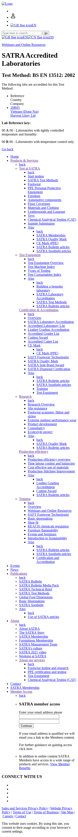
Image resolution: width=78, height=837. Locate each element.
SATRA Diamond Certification (49, 369)
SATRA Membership (50, 235)
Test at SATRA (29, 168)
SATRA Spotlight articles (53, 251)
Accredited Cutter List (43, 341)
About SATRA (29, 628)
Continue (26, 726)
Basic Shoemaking (32, 601)
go (45, 33)
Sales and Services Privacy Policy (25, 808)
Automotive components (44, 200)
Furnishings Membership (36, 640)
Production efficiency (33, 451)
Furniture (34, 196)
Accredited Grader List (43, 333)
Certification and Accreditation (47, 560)
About (14, 621)
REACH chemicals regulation (48, 526)
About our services (32, 660)
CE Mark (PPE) (47, 243)
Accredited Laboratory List (46, 326)
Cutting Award (38, 337)
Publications (18, 573)
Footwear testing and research (48, 668)
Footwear (34, 184)
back (22, 164)
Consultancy (36, 428)
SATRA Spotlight (31, 605)
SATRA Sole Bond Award (46, 365)
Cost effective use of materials (48, 467)
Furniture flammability (43, 530)
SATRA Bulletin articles (53, 247)
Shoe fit (33, 522)
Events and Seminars (42, 534)
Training (42, 389)
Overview (34, 318)
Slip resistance (37, 408)
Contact (15, 684)
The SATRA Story (32, 632)
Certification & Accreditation (38, 310)
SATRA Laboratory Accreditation (49, 296)
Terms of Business (46, 812)
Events (15, 566)
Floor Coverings (39, 204)
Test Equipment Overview (46, 263)
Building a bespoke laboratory (49, 288)
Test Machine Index (41, 267)
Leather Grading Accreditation (48, 330)
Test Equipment (30, 255)
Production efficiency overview (49, 459)
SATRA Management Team (38, 644)
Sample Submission (41, 223)
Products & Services (24, 160)
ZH (51, 37)
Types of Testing (39, 271)
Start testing (36, 176)
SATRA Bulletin (30, 581)
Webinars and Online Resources (24, 45)
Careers (8, 816)
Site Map (67, 812)
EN (25, 37)
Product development (42, 424)
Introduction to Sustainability (47, 538)
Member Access (21, 691)
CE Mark (34, 345)
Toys (31, 215)
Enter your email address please (40, 712)
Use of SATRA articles (43, 617)
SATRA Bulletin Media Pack (39, 585)
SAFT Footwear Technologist (48, 357)
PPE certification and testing (47, 672)
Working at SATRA (32, 656)
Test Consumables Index (44, 274)
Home (14, 156)
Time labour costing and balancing (51, 463)
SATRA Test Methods (43, 180)
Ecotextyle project (40, 432)
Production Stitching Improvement (51, 471)
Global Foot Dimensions (36, 597)
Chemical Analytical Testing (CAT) (52, 219)
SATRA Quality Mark (51, 239)
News (14, 569)
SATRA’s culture (30, 648)
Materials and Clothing (43, 208)
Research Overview (41, 404)
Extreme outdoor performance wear (52, 420)
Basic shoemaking (40, 518)
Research (25, 396)
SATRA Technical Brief (35, 589)
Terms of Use (22, 812)
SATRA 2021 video (32, 652)
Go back (7, 149)
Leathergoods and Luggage (46, 212)
